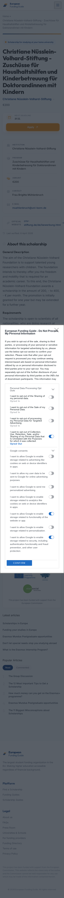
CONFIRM (19, 563)
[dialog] (32, 449)
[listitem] (32, 389)
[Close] (57, 331)
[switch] (51, 397)
